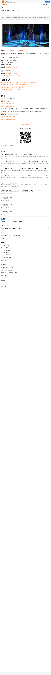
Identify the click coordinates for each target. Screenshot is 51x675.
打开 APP (47, 1)
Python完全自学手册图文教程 (6, 254)
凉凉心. (2, 158)
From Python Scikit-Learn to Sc (7, 267)
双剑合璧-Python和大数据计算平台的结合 (9, 272)
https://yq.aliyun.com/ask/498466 (8, 103)
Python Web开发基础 (5, 245)
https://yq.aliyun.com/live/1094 (12, 73)
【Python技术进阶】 (25, 124)
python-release (4, 283)
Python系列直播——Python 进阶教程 (14, 51)
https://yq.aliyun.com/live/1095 (12, 67)
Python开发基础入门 (5, 247)
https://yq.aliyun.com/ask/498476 (8, 100)
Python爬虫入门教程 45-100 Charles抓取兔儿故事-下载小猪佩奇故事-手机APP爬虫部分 (18, 82)
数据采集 (11, 145)
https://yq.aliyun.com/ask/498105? (8, 116)
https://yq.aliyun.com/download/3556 (13, 75)
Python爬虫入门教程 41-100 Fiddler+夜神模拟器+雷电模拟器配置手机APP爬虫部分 (17, 86)
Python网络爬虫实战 (5, 252)
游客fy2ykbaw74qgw (4, 193)
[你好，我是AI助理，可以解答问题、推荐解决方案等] (44, 4)
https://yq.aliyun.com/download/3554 (13, 66)
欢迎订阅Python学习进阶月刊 (8, 22)
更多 (2, 260)
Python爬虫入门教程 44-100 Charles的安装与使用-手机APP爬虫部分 (14, 84)
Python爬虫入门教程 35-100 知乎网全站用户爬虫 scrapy (12, 87)
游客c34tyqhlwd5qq (4, 200)
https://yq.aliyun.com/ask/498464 (8, 113)
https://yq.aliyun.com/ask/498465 (8, 106)
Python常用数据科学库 (5, 250)
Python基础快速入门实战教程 (6, 257)
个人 (49, 7)
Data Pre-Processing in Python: (7, 270)
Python (6, 145)
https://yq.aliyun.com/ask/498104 (8, 119)
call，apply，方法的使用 (6, 90)
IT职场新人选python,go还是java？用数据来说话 (10, 89)
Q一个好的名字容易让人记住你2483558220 (8, 186)
